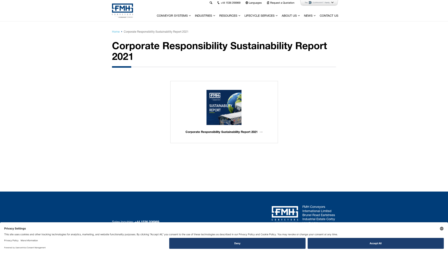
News (308, 15)
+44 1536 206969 (147, 222)
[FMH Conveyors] (122, 11)
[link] (223, 107)
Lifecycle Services (259, 15)
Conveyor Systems (172, 15)
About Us (289, 15)
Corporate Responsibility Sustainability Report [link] (222, 132)
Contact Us (329, 15)
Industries (203, 15)
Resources (228, 15)
